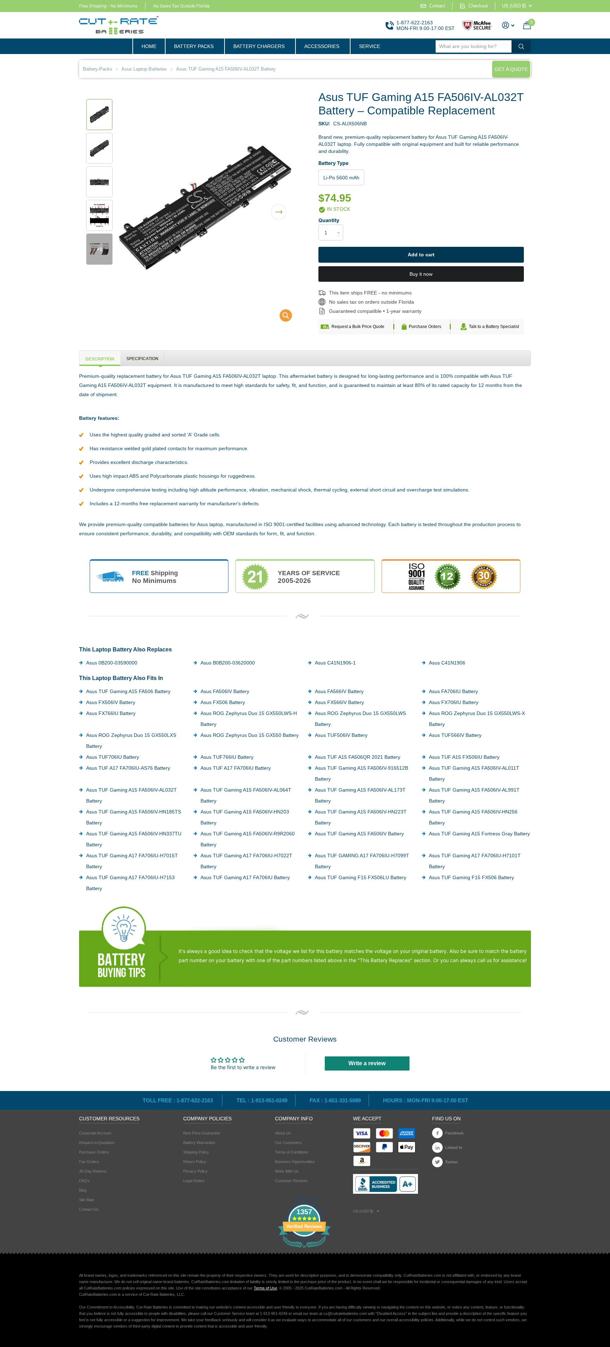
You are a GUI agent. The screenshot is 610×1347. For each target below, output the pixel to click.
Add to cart (421, 254)
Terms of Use (265, 1288)
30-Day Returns (93, 1171)
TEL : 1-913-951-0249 (262, 1100)
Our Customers (288, 1142)
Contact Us (88, 1209)
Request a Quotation (96, 1142)
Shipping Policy (196, 1152)
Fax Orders (89, 1162)
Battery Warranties (199, 1142)
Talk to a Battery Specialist (494, 326)
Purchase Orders (425, 326)
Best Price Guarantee (201, 1133)
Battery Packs (194, 46)
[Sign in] (508, 25)
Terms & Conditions (292, 1152)
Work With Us (287, 1171)
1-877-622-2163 (414, 22)
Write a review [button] (366, 1063)
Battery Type (333, 163)
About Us (283, 1133)
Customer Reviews (291, 1181)
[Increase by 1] (340, 226)
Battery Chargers (259, 46)
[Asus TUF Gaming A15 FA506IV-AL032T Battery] (281, 317)
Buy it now (420, 274)
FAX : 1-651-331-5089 (335, 1100)
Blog (82, 1190)
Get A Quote (511, 69)
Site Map (86, 1200)
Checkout (478, 5)
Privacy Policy (195, 1171)
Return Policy (194, 1162)
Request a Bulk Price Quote (357, 326)
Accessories (321, 46)
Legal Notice (193, 1181)
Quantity (328, 220)
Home (149, 46)
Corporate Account (95, 1133)
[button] (278, 207)
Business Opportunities (295, 1162)
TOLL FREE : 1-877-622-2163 (178, 1100)
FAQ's (84, 1181)
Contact (437, 5)
